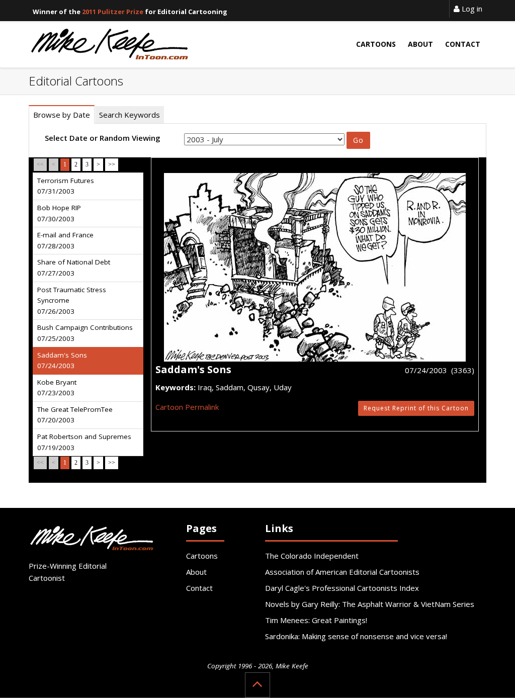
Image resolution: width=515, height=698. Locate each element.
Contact (199, 588)
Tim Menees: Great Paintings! (316, 620)
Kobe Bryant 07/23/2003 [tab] (56, 388)
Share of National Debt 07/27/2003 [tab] (73, 267)
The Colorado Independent (312, 556)
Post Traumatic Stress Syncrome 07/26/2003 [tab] (71, 300)
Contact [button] (462, 44)
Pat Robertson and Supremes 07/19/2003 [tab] (84, 442)
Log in (471, 9)
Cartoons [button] (376, 44)
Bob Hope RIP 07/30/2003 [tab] (59, 213)
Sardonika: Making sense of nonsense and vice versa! (356, 636)
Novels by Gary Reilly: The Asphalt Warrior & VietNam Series (369, 604)
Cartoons (202, 556)
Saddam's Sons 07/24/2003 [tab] (62, 361)
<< (40, 164)
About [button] (420, 44)
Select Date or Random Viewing (102, 138)
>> (111, 164)
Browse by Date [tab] (61, 115)
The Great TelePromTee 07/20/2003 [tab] (75, 415)
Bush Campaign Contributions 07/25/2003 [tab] (85, 333)
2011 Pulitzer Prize (112, 11)
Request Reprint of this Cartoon (416, 408)
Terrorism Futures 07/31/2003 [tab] (65, 186)
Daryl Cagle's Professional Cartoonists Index (342, 588)
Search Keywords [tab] (129, 115)
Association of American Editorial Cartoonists (342, 572)
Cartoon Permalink (187, 407)
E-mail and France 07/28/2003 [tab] (65, 240)
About (196, 572)
